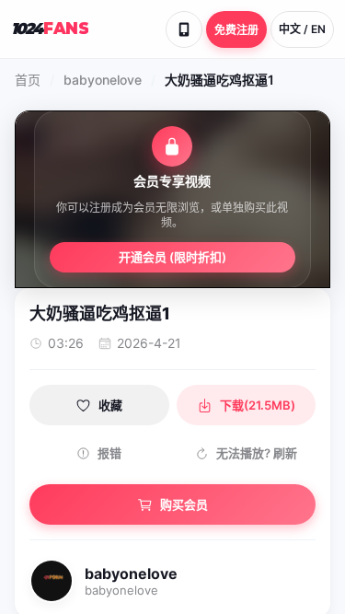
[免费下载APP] (184, 29)
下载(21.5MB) (257, 405)
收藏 (110, 405)
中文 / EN (302, 29)
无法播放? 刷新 (256, 453)
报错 (109, 453)
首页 (27, 79)
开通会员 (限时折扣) (172, 256)
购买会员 (184, 504)
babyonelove (102, 79)
